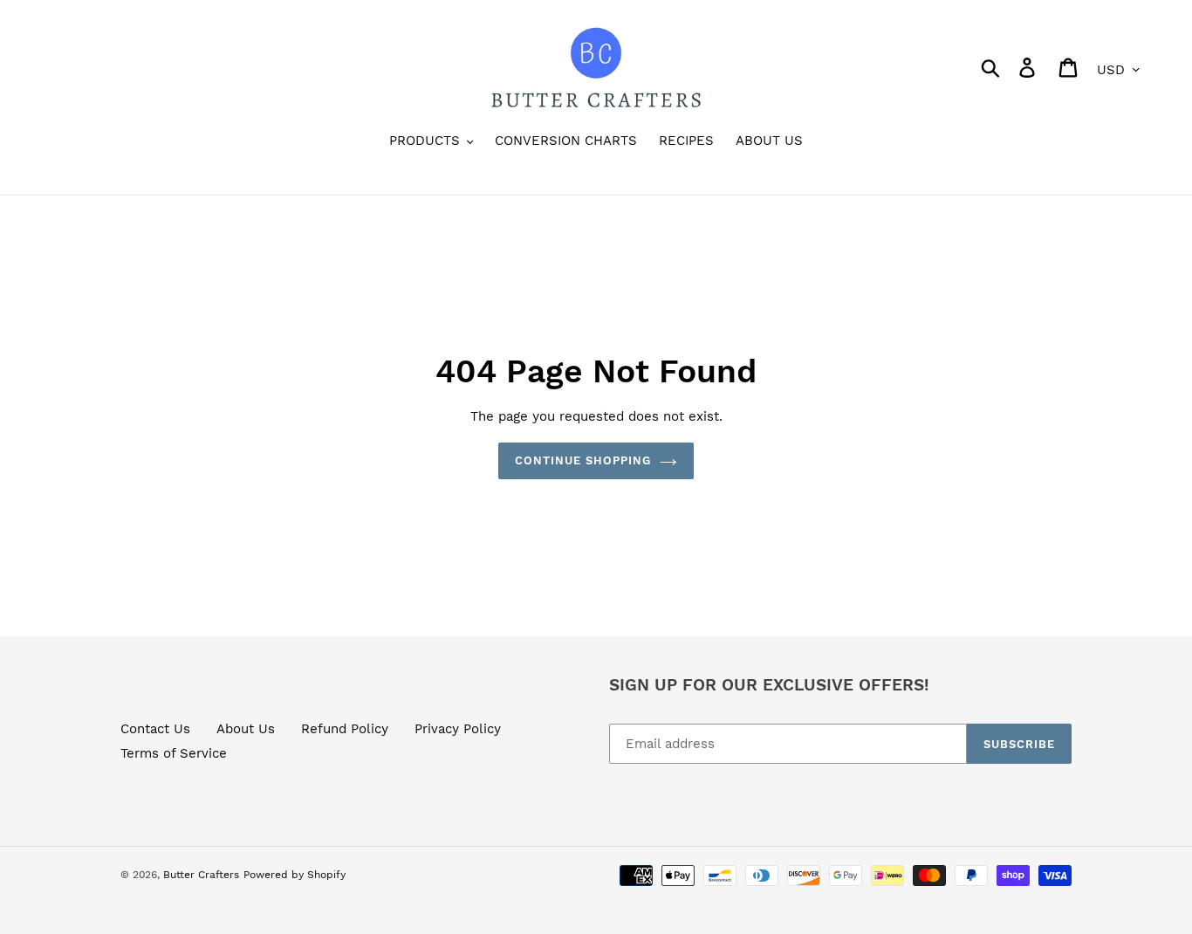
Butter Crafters (201, 875)
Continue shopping (583, 460)
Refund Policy (344, 729)
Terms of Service (173, 753)
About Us (245, 729)
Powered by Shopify (294, 875)
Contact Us (155, 729)
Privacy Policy (457, 729)
